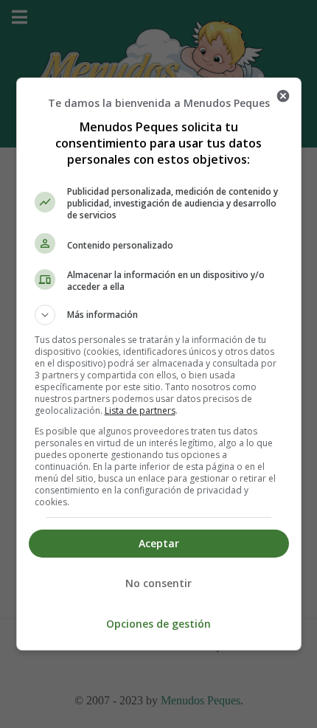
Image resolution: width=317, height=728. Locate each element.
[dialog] (159, 364)
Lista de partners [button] (140, 410)
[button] (159, 315)
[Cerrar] (283, 96)
